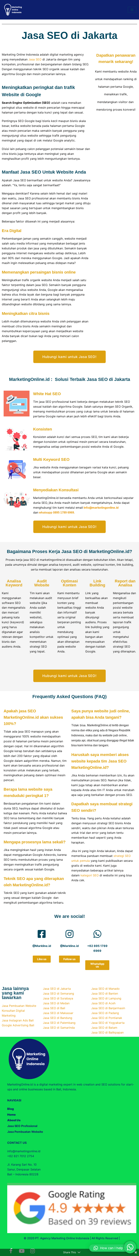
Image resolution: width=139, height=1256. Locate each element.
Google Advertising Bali (18, 1025)
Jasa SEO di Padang (105, 1013)
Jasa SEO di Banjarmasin (108, 1008)
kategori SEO (90, 875)
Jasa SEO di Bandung (57, 1018)
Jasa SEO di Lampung (106, 998)
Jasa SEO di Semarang (58, 993)
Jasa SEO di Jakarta (57, 988)
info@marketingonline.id (101, 507)
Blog (10, 1109)
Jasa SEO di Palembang (59, 1023)
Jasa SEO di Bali (54, 1008)
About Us (13, 1120)
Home (11, 1114)
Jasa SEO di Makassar (58, 1013)
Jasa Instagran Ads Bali (18, 1020)
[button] (112, 1248)
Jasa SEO (34, 59)
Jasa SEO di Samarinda (59, 1027)
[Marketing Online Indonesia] (13, 10)
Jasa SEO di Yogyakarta (108, 1023)
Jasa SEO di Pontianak (106, 1018)
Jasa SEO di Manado (105, 988)
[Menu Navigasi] (132, 10)
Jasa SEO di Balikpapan (107, 1032)
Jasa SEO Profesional (22, 1126)
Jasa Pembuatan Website (19, 1006)
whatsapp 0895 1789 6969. (57, 512)
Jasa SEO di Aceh (103, 1003)
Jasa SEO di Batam (104, 1027)
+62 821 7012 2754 (20, 1156)
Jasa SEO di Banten (104, 993)
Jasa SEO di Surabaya (58, 998)
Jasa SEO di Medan (56, 1003)
